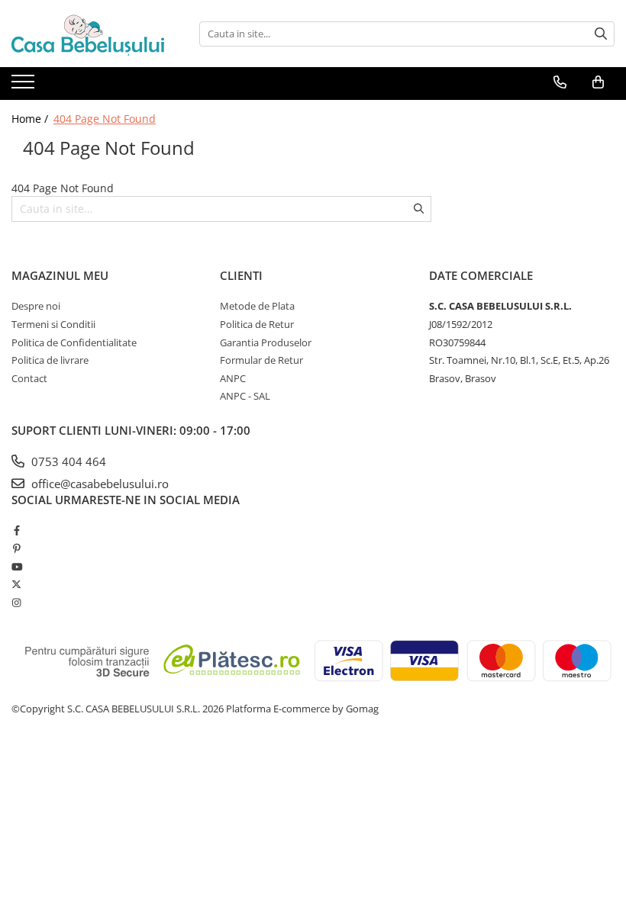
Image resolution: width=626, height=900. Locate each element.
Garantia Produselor (265, 342)
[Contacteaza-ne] (560, 82)
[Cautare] (601, 34)
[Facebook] (16, 530)
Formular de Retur (261, 360)
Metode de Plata (257, 306)
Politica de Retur (257, 324)
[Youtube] (16, 567)
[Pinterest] (16, 548)
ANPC (233, 378)
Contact (29, 378)
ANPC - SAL (245, 396)
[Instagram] (16, 602)
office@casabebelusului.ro (98, 483)
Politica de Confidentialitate (74, 342)
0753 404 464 (67, 461)
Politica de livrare (50, 360)
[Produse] (24, 86)
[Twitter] (16, 584)
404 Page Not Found (104, 118)
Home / (31, 118)
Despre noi (35, 306)
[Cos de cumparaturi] (598, 82)
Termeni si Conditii (53, 324)
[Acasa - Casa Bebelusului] (87, 33)
